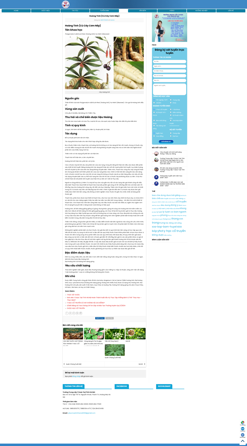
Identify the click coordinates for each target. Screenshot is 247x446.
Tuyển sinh (104, 10)
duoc (180, 205)
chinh (159, 202)
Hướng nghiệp (201, 10)
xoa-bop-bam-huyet (164, 227)
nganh (182, 212)
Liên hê (231, 10)
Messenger (242, 437)
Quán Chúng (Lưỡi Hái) (73, 364)
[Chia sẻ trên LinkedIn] (80, 313)
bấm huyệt (164, 198)
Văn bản (142, 10)
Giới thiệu (45, 10)
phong (163, 215)
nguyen (154, 215)
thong (175, 219)
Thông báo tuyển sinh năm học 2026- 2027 (171, 176)
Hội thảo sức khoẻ (173, 208)
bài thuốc (183, 195)
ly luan (159, 212)
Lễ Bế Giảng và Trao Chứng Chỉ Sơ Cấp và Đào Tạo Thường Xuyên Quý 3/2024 (96, 305)
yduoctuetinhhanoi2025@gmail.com (81, 413)
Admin (112, 20)
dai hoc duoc (156, 205)
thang (165, 219)
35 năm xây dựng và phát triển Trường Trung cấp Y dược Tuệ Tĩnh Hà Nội (172, 169)
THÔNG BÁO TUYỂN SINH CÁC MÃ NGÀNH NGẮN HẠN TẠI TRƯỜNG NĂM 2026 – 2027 (172, 184)
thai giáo (160, 219)
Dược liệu (109, 318)
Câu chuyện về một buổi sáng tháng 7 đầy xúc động (171, 153)
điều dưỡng (167, 235)
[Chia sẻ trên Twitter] (70, 313)
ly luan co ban (170, 212)
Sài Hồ (141, 364)
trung (162, 223)
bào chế (156, 198)
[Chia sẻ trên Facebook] (66, 313)
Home (16, 10)
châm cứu (164, 202)
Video (172, 10)
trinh (181, 219)
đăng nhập (76, 376)
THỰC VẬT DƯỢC (73, 295)
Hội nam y (162, 208)
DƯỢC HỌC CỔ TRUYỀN (76, 308)
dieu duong (165, 205)
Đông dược (158, 235)
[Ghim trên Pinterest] (77, 313)
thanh (169, 219)
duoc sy (155, 208)
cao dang (179, 198)
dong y (174, 205)
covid (169, 202)
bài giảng (176, 195)
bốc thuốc (172, 198)
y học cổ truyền (175, 231)
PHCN (158, 215)
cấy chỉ (174, 202)
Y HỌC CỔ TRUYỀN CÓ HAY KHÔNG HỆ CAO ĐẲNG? (86, 303)
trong (155, 223)
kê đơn (154, 212)
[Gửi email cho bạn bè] (73, 313)
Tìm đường (242, 425)
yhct (160, 231)
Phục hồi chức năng (174, 215)
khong (183, 209)
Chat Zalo (242, 431)
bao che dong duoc (161, 195)
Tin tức (75, 10)
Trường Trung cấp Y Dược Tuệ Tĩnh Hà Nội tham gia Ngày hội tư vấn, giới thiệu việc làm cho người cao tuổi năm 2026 (172, 161)
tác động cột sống (173, 223)
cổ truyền (181, 202)
